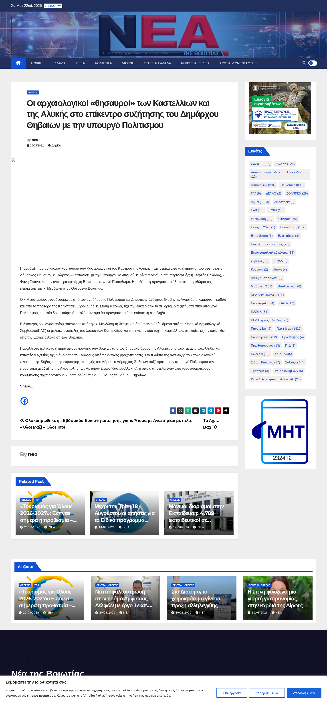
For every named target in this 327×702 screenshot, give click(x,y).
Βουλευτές (292, 185)
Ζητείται (259, 261)
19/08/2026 (260, 612)
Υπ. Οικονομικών (288, 371)
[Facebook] (24, 397)
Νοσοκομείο (262, 303)
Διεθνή (128, 63)
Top (38, 500)
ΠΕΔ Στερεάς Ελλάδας (269, 320)
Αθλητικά (103, 63)
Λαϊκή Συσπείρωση (267, 278)
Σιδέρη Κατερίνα (265, 362)
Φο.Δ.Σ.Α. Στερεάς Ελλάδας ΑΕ (276, 379)
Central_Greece (107, 585)
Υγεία (80, 63)
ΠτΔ (290, 345)
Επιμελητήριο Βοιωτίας (270, 244)
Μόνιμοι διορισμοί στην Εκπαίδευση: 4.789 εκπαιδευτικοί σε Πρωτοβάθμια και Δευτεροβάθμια (196, 520)
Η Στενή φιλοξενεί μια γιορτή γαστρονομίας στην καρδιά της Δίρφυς (275, 598)
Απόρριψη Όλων (267, 693)
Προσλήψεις (293, 337)
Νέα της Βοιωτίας (47, 673)
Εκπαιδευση (262, 235)
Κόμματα (259, 269)
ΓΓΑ (256, 193)
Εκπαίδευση (293, 227)
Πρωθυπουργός (265, 345)
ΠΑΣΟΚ (259, 311)
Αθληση (285, 164)
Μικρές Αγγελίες (195, 63)
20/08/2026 (107, 612)
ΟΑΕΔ (286, 303)
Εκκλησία (287, 219)
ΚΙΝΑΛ (280, 261)
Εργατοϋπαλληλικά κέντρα (272, 252)
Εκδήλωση (261, 219)
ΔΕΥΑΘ (273, 193)
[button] (304, 63)
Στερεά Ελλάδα (157, 63)
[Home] (18, 63)
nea (35, 140)
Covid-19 (260, 164)
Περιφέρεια (289, 328)
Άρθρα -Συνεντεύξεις (238, 63)
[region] (163, 689)
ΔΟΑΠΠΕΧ (297, 193)
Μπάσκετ (261, 286)
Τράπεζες (260, 371)
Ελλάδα (59, 63)
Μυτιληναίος (289, 286)
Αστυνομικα (263, 185)
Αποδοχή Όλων (304, 693)
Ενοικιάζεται (288, 235)
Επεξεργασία (232, 693)
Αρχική (36, 63)
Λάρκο (280, 269)
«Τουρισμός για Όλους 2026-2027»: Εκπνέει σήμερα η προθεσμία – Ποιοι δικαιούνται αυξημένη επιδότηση (46, 520)
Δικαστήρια (284, 202)
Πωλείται (260, 354)
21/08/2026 (32, 527)
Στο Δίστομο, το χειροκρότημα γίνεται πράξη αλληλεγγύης (195, 598)
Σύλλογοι (295, 362)
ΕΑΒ (257, 210)
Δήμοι (56, 145)
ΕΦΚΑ (276, 210)
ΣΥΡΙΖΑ (283, 354)
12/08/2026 (181, 527)
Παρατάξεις (261, 328)
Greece (33, 92)
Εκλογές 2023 (263, 227)
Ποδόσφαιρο (264, 337)
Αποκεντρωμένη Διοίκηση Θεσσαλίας (276, 174)
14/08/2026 (107, 527)
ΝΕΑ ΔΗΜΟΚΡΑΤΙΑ (267, 295)
